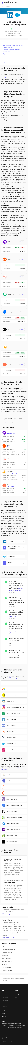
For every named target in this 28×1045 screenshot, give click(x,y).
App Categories (5, 994)
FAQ (4, 62)
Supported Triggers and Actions (11, 53)
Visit (22, 242)
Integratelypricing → (12, 473)
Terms (16, 997)
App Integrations (6, 997)
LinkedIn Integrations (15, 678)
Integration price (7, 51)
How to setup (6, 56)
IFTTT (9, 329)
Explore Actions (13, 632)
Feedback (4, 1016)
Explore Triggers (13, 616)
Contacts (4, 1013)
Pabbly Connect (12, 294)
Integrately (10, 347)
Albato (9, 364)
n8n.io (17, 78)
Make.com (8, 78)
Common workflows (8, 47)
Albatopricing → (11, 486)
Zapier (13, 78)
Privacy (17, 994)
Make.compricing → (12, 433)
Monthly (5, 423)
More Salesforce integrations (10, 60)
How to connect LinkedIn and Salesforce (13, 45)
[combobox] (16, 541)
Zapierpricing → (11, 446)
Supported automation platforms (11, 49)
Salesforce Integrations (9, 937)
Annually (11, 423)
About (3, 1010)
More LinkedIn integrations (10, 58)
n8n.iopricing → (11, 460)
